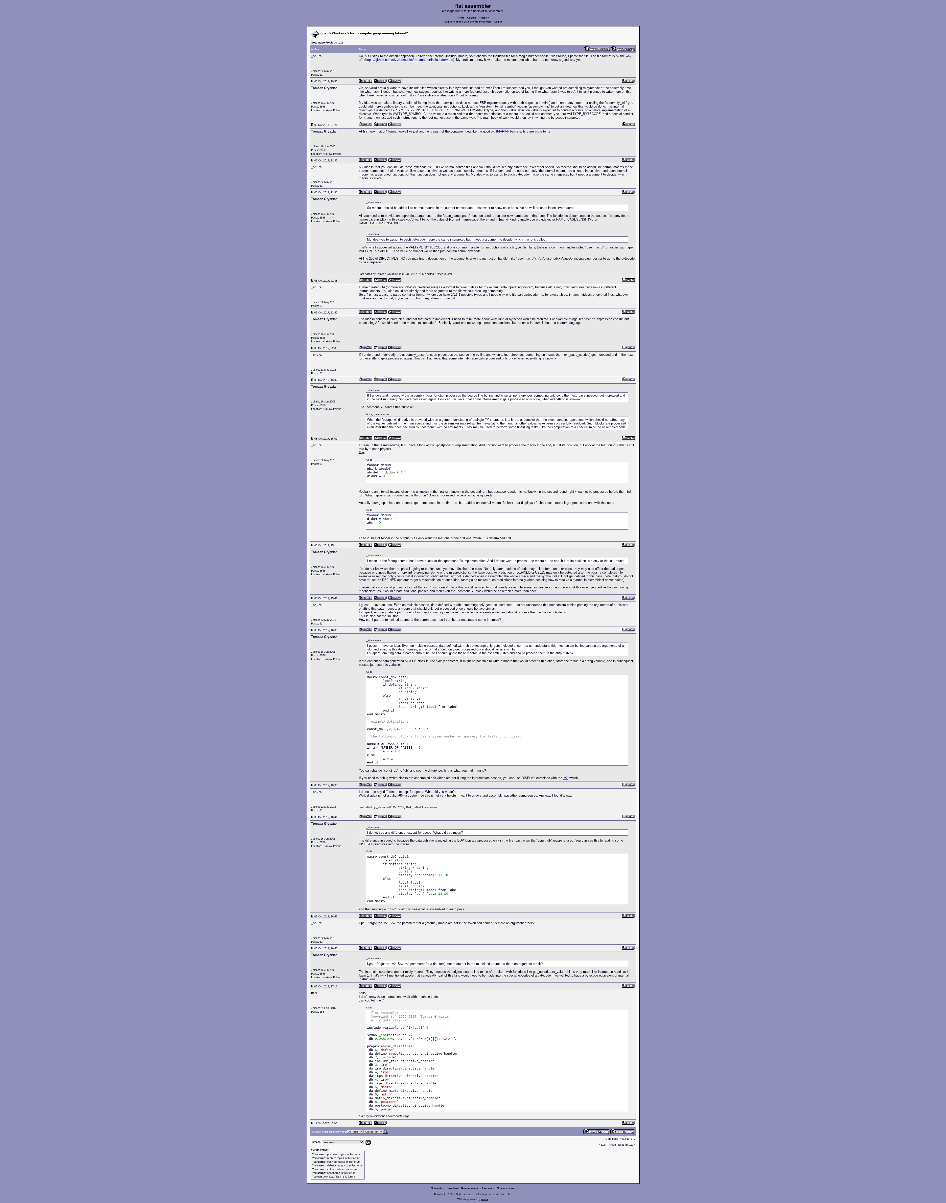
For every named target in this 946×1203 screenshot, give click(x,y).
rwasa (484, 1199)
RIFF (505, 131)
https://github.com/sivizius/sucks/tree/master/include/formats (409, 60)
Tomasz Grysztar (471, 1194)
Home (461, 17)
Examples (488, 1188)
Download (453, 1188)
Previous (331, 42)
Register (484, 17)
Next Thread (626, 1144)
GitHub (495, 1194)
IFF (498, 131)
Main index (437, 1188)
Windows (339, 33)
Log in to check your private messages (468, 21)
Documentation (470, 1188)
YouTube (506, 1194)
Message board (506, 1188)
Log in (498, 21)
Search (471, 17)
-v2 (565, 778)
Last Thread (608, 1144)
